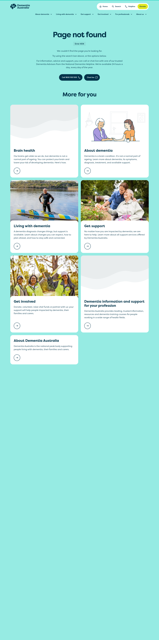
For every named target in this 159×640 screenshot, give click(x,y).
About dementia (42, 14)
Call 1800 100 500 (69, 77)
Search (118, 6)
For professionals (122, 14)
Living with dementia (65, 14)
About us (140, 14)
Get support (86, 14)
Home (105, 6)
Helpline (131, 6)
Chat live (90, 77)
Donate (143, 6)
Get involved (103, 14)
